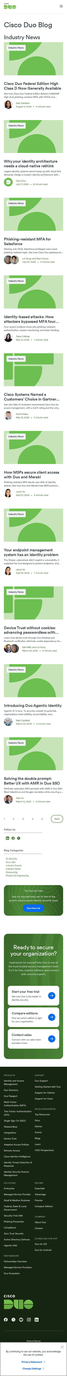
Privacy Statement (32, 1362)
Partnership (11, 872)
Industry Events (14, 865)
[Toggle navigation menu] (61, 6)
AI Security (11, 858)
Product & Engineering (17, 875)
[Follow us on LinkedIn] (8, 838)
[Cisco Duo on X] (13, 1320)
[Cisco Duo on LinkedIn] (37, 1320)
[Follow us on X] (18, 838)
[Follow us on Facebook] (13, 838)
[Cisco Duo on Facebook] (6, 1320)
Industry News (13, 869)
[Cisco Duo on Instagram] (29, 1320)
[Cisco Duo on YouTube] (21, 1320)
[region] (33, 1359)
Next (57, 819)
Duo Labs (10, 862)
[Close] (62, 1347)
